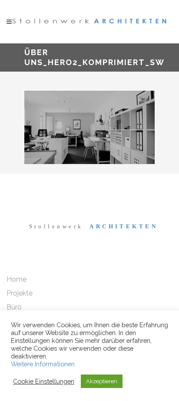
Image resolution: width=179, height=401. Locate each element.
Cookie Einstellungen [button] (43, 381)
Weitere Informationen (43, 364)
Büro (14, 307)
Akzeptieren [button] (101, 381)
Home (17, 279)
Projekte (20, 293)
